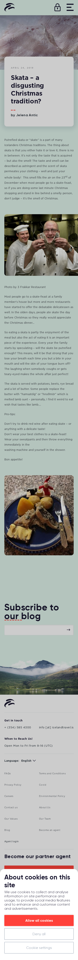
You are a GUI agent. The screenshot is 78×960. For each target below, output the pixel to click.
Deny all (39, 934)
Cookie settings (39, 948)
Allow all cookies (39, 920)
